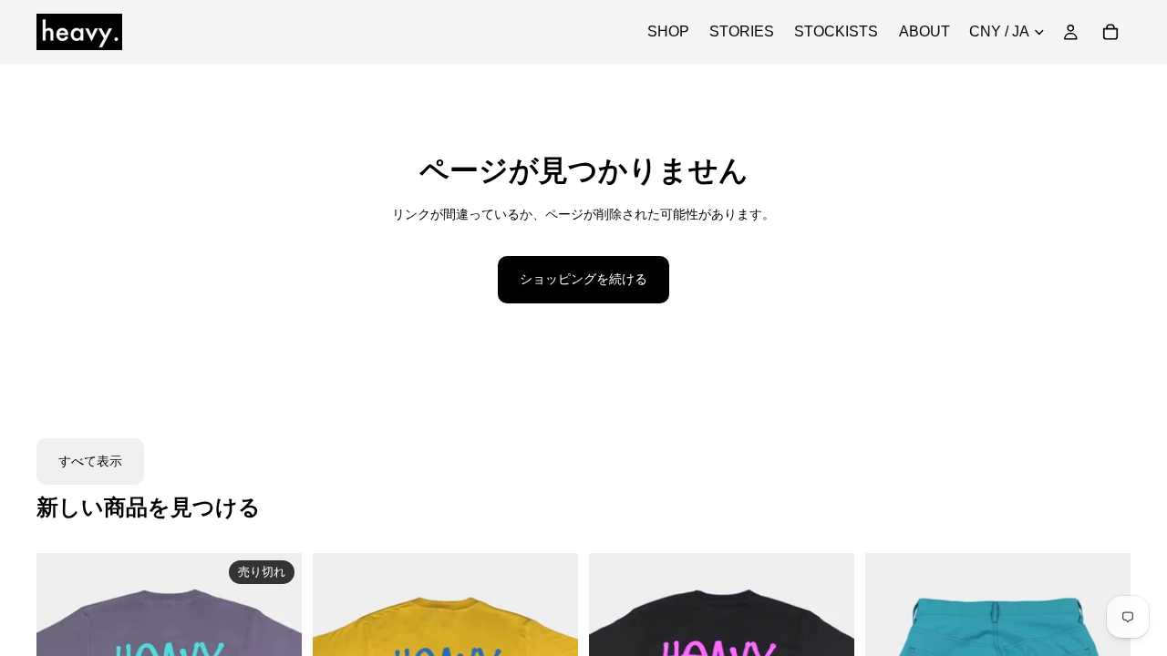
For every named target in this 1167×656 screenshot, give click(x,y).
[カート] (1110, 32)
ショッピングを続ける (583, 279)
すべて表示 (90, 461)
